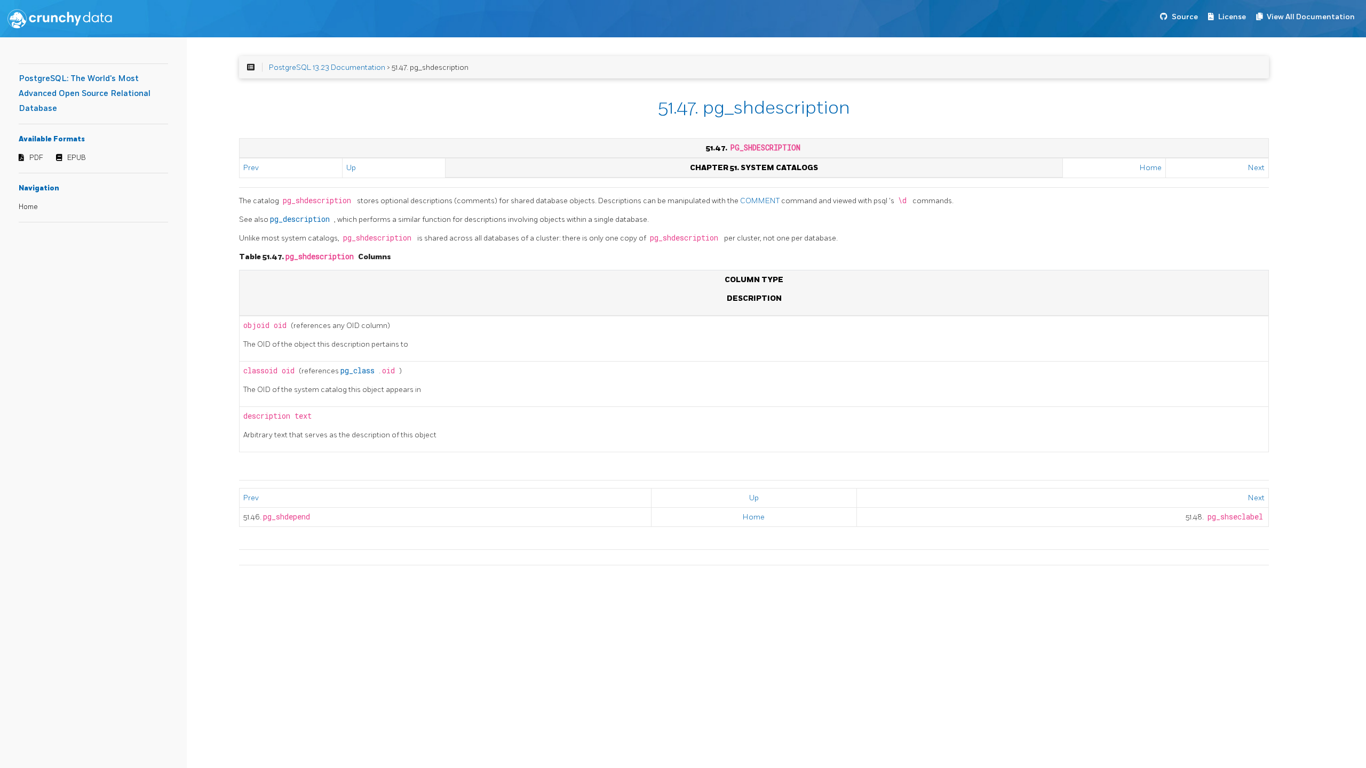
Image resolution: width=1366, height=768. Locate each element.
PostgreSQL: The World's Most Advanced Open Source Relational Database (84, 94)
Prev (251, 167)
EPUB (76, 158)
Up (351, 167)
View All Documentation (1311, 16)
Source (1185, 16)
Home (28, 207)
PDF (36, 158)
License (1232, 16)
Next (1256, 167)
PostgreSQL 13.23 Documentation (327, 67)
